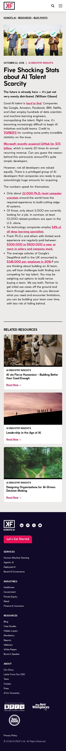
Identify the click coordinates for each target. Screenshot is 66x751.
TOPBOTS (10, 133)
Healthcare (9, 587)
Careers (7, 683)
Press (6, 688)
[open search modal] (52, 5)
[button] (60, 6)
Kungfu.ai (10, 18)
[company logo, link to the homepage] (9, 6)
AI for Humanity (11, 693)
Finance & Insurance (14, 606)
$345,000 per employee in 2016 (29, 262)
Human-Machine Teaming (16, 557)
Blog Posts (40, 18)
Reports (7, 640)
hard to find (33, 103)
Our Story (9, 669)
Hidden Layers (10, 630)
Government (10, 592)
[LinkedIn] (21, 525)
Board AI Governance (14, 571)
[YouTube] (40, 525)
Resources (24, 18)
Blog (6, 621)
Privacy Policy (10, 735)
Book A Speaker (11, 654)
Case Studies (10, 626)
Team (6, 679)
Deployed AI (9, 567)
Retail (6, 601)
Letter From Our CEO (14, 674)
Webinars (8, 644)
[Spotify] (28, 525)
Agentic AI (9, 562)
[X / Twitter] (34, 525)
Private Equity (10, 596)
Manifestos (9, 635)
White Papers (10, 649)
